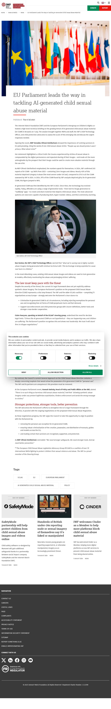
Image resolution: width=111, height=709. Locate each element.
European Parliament (55, 477)
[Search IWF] (98, 3)
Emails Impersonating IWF (12, 646)
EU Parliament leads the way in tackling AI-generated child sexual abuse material (54, 12)
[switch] (43, 358)
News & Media (12, 12)
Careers (4, 603)
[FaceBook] (17, 662)
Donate (93, 8)
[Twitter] (3, 662)
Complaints (6, 616)
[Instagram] (24, 662)
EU (34, 477)
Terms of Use (7, 629)
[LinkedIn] (10, 662)
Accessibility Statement (11, 620)
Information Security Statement (15, 633)
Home (3, 12)
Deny (24, 372)
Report (105, 8)
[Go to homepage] (13, 10)
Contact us (6, 599)
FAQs (3, 611)
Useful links (6, 607)
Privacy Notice (7, 624)
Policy (67, 485)
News (22, 12)
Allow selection (55, 372)
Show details (93, 366)
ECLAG (20, 477)
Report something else (11, 642)
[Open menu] (109, 3)
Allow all (87, 372)
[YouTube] (30, 662)
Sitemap (4, 637)
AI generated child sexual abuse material (36, 485)
